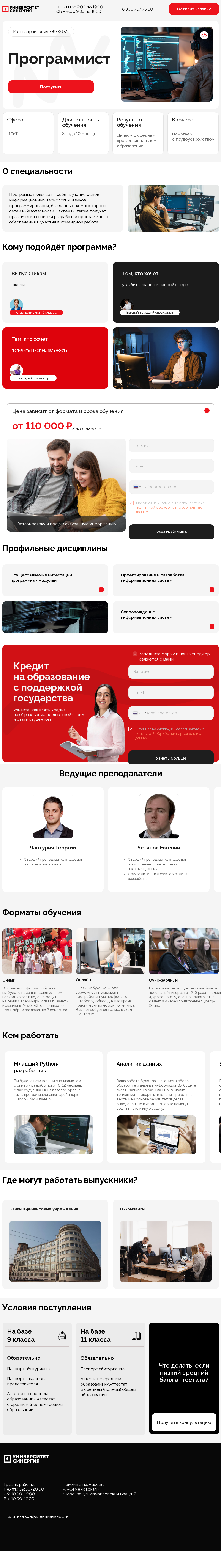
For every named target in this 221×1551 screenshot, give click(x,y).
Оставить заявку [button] (194, 8)
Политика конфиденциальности (36, 1516)
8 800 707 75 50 (137, 9)
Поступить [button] (51, 86)
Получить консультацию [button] (184, 1422)
